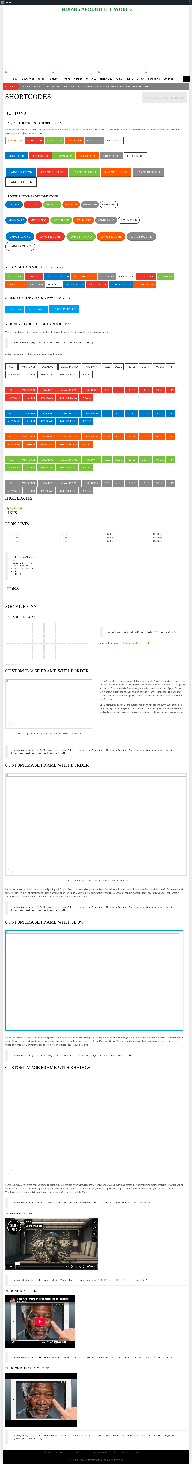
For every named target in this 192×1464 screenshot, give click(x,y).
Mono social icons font (137, 643)
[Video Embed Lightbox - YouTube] (41, 1399)
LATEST (10, 86)
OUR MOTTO (77, 1452)
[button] (6, 40)
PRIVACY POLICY (121, 1452)
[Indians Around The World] (96, 9)
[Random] (186, 79)
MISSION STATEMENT (55, 1452)
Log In (9, 2)
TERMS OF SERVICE (98, 1452)
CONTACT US (141, 1452)
